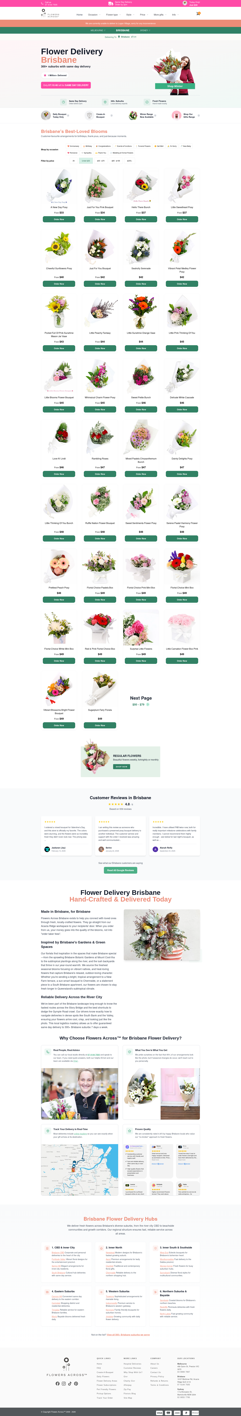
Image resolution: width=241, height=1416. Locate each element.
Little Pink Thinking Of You (182, 332)
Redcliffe (164, 1307)
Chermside (110, 1272)
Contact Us (155, 1372)
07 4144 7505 (94, 1054)
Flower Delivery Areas (107, 1381)
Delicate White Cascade (182, 397)
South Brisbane (58, 1272)
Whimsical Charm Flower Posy (100, 397)
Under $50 (86, 160)
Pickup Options (104, 1394)
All (74, 160)
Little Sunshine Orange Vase (141, 332)
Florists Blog (130, 1394)
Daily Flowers (103, 1377)
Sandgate (164, 1300)
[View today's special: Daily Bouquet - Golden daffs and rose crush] (185, 3)
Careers (154, 1368)
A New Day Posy (59, 207)
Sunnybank (165, 1272)
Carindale (56, 1303)
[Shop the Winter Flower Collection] (176, 71)
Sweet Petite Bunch (141, 397)
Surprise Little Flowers (141, 648)
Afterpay (128, 1385)
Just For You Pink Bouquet (100, 207)
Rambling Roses (100, 458)
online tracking (80, 1133)
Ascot (108, 1259)
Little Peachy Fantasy (100, 332)
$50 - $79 (100, 160)
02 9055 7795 (183, 1397)
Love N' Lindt (59, 458)
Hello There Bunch (141, 207)
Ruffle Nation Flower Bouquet (100, 523)
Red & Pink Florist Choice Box (100, 648)
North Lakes (165, 1313)
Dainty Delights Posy (182, 458)
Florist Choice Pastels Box (100, 587)
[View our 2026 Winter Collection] (133, 115)
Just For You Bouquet (100, 268)
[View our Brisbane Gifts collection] (176, 115)
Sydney (144, 30)
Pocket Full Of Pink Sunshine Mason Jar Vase (59, 334)
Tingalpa (55, 1309)
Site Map (128, 1398)
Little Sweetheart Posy (182, 207)
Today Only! (194, 2)
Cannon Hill (57, 1296)
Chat (75, 1060)
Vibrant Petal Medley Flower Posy (182, 270)
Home (80, 14)
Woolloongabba (167, 1259)
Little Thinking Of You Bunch (59, 523)
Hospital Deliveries (132, 1364)
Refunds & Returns (159, 1381)
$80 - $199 (116, 160)
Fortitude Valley (58, 1259)
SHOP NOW (121, 766)
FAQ (99, 1368)
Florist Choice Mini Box (182, 587)
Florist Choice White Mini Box (59, 648)
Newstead (110, 1252)
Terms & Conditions (159, 1385)
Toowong (110, 1296)
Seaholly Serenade (141, 268)
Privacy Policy (157, 1377)
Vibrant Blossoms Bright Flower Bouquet (59, 711)
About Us (154, 1364)
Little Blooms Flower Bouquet (59, 397)
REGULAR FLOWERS (127, 756)
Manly (54, 1316)
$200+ (129, 160)
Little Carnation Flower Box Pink (182, 648)
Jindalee (109, 1316)
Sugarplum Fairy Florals (100, 709)
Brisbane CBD (58, 1252)
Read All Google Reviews (120, 870)
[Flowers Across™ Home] (50, 13)
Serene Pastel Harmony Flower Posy (182, 524)
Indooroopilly (111, 1303)
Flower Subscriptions (106, 1385)
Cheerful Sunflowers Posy (59, 268)
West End (164, 1252)
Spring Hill (56, 1265)
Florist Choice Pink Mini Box (141, 587)
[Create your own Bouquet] (89, 115)
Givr (126, 1377)
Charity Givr (129, 1381)
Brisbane (123, 30)
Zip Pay (127, 1389)
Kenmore (110, 1309)
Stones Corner (166, 1265)
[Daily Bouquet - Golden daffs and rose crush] (46, 115)
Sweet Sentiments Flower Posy (141, 523)
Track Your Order (105, 1398)
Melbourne (97, 30)
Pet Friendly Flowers (106, 1389)
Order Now (59, 219)
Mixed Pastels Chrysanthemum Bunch (141, 460)
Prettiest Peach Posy (59, 587)
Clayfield (109, 1265)
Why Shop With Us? (133, 1372)
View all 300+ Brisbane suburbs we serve (128, 1334)
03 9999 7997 (183, 1372)
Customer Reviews (132, 1368)
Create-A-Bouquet (105, 1372)
